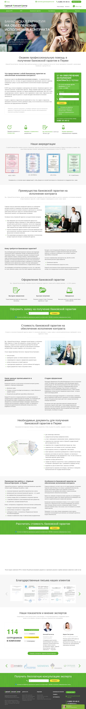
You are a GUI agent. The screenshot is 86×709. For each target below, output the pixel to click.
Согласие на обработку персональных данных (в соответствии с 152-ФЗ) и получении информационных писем (44, 317)
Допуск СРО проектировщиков (28, 696)
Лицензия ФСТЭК (40, 697)
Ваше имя (61, 92)
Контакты (67, 6)
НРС (21, 11)
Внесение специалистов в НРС (28, 699)
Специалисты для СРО (27, 700)
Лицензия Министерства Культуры (44, 699)
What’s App (78, 6)
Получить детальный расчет (45, 1)
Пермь (8, 1)
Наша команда (60, 6)
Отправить (61, 103)
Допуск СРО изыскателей (27, 697)
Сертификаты (51, 11)
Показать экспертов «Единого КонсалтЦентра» (43, 653)
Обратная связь (76, 1)
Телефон (61, 97)
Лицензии (77, 11)
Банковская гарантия (35, 11)
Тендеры (65, 11)
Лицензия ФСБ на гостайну (42, 696)
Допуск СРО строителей (27, 695)
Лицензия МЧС (40, 695)
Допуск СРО (9, 11)
